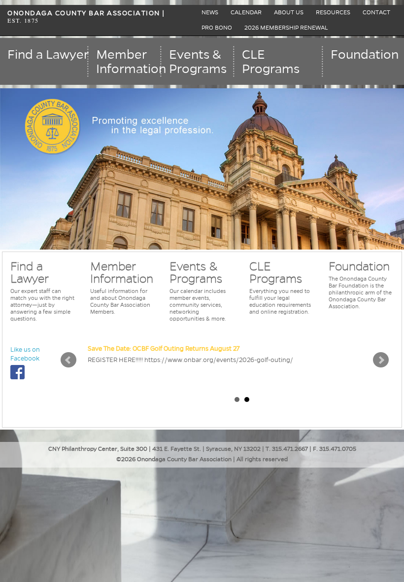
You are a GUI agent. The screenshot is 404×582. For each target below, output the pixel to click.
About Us (288, 12)
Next (381, 360)
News (210, 12)
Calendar (246, 12)
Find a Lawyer (48, 55)
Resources (333, 12)
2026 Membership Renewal (286, 28)
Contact (376, 12)
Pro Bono (217, 28)
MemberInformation (129, 62)
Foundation (365, 55)
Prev (68, 360)
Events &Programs (198, 62)
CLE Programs (271, 62)
